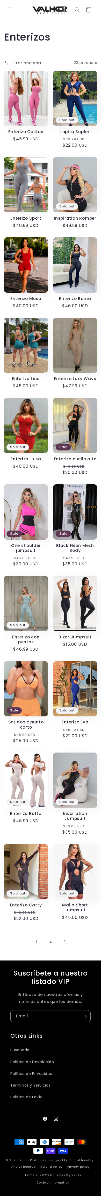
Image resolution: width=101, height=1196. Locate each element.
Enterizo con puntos (25, 639)
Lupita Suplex (75, 131)
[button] (10, 10)
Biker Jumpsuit (75, 637)
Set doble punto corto (26, 724)
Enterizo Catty (26, 905)
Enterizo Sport (25, 218)
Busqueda (20, 1050)
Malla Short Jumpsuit (75, 907)
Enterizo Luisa (26, 458)
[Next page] (64, 941)
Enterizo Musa (25, 298)
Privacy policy (78, 1167)
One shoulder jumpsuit (26, 548)
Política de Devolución (32, 1061)
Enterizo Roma (75, 298)
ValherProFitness (33, 1160)
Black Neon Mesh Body (75, 548)
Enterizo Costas (26, 131)
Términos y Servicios (30, 1085)
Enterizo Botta (26, 813)
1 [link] (36, 941)
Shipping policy (68, 1175)
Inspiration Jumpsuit (75, 816)
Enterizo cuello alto (75, 458)
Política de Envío (26, 1097)
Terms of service (38, 1175)
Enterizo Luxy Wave (75, 378)
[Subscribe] (84, 1016)
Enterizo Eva (75, 722)
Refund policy (51, 1167)
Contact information (53, 1182)
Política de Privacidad (31, 1073)
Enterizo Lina (26, 378)
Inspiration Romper (75, 218)
